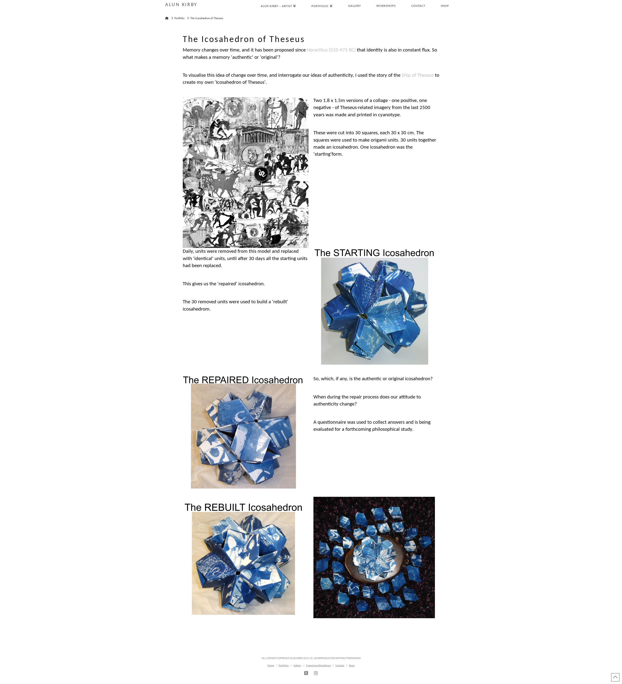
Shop (351, 665)
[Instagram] (316, 673)
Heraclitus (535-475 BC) (331, 50)
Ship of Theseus (418, 75)
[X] (306, 673)
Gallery (297, 665)
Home (271, 665)
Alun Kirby (181, 4)
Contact (340, 665)
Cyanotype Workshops (318, 665)
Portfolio (284, 665)
